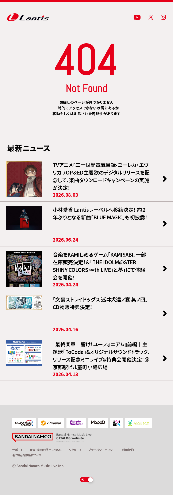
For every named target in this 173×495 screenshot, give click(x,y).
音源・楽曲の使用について (46, 450)
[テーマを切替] (86, 479)
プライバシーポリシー (101, 450)
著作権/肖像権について (27, 455)
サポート (17, 450)
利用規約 (128, 450)
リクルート (75, 450)
